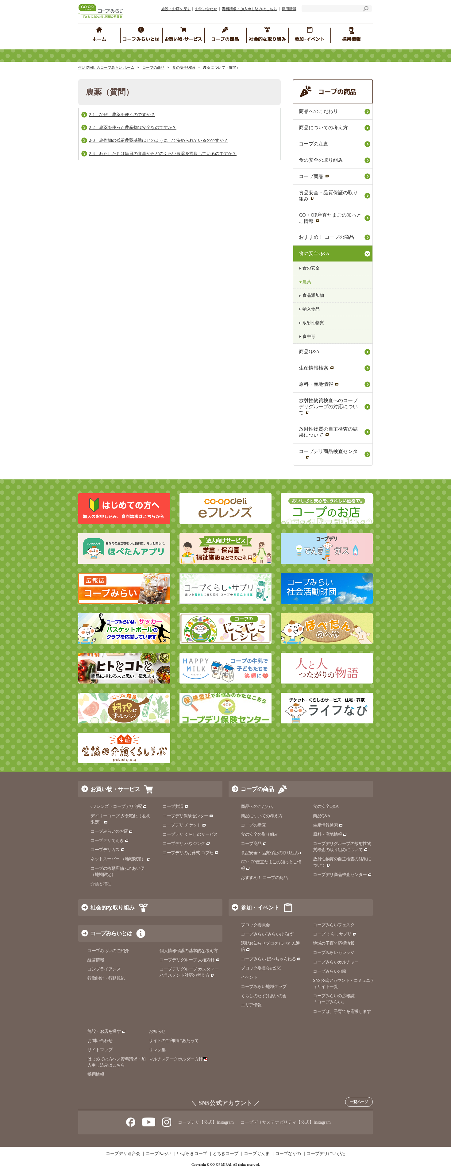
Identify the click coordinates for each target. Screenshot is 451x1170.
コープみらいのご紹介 (108, 950)
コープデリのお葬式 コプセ (188, 852)
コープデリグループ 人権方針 (187, 960)
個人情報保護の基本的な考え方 (189, 950)
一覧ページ (359, 1102)
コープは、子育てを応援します (342, 1011)
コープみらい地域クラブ (264, 986)
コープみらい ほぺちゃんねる (268, 959)
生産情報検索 (313, 367)
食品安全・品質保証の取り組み (328, 195)
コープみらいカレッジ (333, 952)
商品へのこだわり (318, 111)
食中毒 (309, 336)
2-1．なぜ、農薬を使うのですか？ (122, 114)
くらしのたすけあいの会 (264, 996)
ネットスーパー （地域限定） (118, 859)
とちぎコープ (225, 1154)
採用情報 (289, 9)
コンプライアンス (104, 969)
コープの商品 (153, 67)
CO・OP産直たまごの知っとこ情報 (330, 218)
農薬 (307, 282)
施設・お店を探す (176, 9)
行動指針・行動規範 (106, 978)
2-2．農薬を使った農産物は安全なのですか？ (132, 127)
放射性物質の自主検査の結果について (328, 432)
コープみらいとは (111, 933)
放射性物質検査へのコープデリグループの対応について (328, 406)
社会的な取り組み (113, 908)
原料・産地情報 (316, 384)
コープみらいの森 (329, 971)
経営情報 (95, 960)
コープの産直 (313, 143)
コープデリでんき (107, 840)
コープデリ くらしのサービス (190, 834)
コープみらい (159, 1154)
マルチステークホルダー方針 (176, 1059)
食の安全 (311, 268)
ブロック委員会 (255, 925)
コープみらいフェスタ (333, 925)
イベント (249, 977)
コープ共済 (173, 806)
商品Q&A (309, 351)
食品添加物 (313, 295)
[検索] (365, 10)
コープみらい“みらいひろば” (267, 934)
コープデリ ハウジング (184, 843)
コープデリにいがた (325, 1154)
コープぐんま (257, 1154)
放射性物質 (313, 322)
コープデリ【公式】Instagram (206, 1122)
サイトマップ (99, 1050)
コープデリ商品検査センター (328, 454)
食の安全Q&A (183, 67)
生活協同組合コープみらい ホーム (106, 67)
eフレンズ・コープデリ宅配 (116, 806)
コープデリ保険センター (185, 816)
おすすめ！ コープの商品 (326, 237)
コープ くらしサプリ (332, 934)
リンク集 (157, 1050)
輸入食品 (311, 309)
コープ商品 (311, 176)
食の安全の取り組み (321, 160)
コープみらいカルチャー (336, 962)
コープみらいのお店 (109, 831)
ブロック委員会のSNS (261, 968)
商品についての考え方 (323, 127)
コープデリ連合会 (123, 1154)
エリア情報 (251, 1005)
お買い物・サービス (115, 789)
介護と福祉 (101, 883)
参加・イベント (260, 908)
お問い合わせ (206, 9)
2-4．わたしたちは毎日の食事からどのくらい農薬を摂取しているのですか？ (163, 153)
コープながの (288, 1154)
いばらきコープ (192, 1154)
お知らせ (157, 1031)
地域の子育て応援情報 (333, 943)
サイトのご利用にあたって (174, 1040)
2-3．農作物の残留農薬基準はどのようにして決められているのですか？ (158, 140)
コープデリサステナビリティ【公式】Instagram (286, 1122)
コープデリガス (105, 849)
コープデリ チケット (182, 825)
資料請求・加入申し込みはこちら (249, 9)
